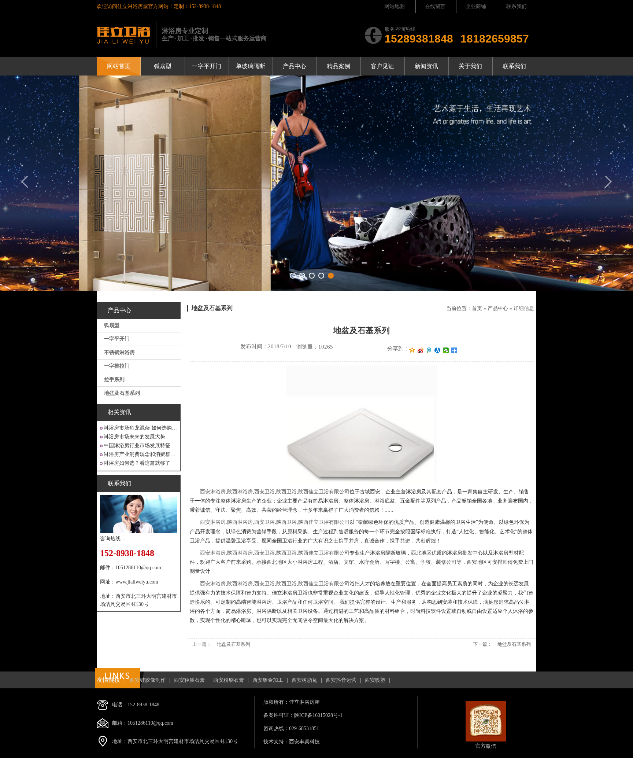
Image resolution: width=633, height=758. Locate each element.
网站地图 (394, 6)
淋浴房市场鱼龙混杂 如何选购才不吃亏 (140, 428)
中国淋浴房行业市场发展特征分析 (140, 445)
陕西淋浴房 (240, 491)
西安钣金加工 (267, 680)
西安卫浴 (264, 491)
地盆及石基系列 (122, 393)
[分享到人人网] (437, 350)
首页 (477, 308)
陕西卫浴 (286, 491)
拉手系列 (114, 379)
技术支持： (276, 741)
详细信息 (524, 308)
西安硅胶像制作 (148, 680)
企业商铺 (476, 6)
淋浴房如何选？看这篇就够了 (137, 463)
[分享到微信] (446, 350)
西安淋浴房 (213, 491)
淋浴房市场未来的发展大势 (134, 436)
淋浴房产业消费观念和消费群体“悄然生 (140, 454)
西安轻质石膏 (189, 680)
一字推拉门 (117, 366)
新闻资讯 (426, 66)
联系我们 (516, 6)
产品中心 (294, 66)
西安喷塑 (375, 680)
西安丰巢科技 (304, 741)
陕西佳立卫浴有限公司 (323, 491)
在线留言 (435, 6)
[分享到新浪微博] (421, 350)
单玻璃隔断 (250, 66)
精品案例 (338, 66)
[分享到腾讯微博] (429, 350)
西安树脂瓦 (304, 680)
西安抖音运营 (341, 680)
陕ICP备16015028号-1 (318, 715)
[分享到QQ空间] (412, 350)
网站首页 (118, 66)
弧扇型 (162, 66)
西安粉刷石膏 (228, 680)
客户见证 (382, 66)
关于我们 (470, 66)
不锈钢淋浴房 (119, 352)
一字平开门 (206, 66)
